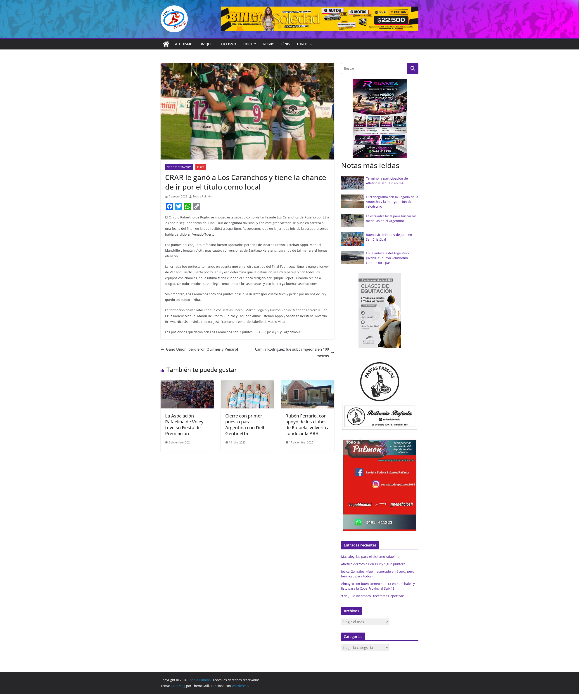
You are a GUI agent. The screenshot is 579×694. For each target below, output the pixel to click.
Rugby (268, 44)
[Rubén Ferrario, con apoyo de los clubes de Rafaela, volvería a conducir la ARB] (307, 383)
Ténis (285, 44)
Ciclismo (228, 44)
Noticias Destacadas (179, 167)
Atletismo (183, 44)
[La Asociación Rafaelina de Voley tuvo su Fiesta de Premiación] (187, 383)
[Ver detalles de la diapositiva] (319, 19)
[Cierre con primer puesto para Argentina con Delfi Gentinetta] (247, 383)
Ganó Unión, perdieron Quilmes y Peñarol (202, 349)
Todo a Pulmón (202, 196)
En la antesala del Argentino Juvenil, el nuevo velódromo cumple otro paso (387, 258)
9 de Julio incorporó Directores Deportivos (372, 596)
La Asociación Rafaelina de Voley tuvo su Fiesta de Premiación (184, 424)
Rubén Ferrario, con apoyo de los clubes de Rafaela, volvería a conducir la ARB (307, 424)
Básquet (207, 44)
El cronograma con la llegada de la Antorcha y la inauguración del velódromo (392, 202)
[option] (379, 118)
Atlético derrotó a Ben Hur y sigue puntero (373, 564)
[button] (310, 44)
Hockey (249, 44)
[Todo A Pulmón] (166, 44)
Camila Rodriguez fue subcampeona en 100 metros (292, 352)
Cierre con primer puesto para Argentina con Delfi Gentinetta (245, 424)
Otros (302, 44)
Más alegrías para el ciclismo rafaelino (370, 556)
